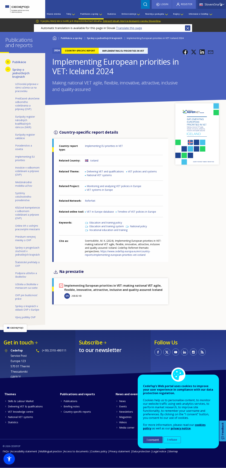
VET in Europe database (100, 211)
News (122, 401)
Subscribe (90, 342)
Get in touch (19, 342)
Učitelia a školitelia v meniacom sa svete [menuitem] (26, 286)
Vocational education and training (108, 230)
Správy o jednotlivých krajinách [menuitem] (20, 73)
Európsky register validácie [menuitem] (25, 136)
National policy (138, 226)
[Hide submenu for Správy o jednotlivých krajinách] (8, 69)
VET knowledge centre (20, 411)
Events (123, 406)
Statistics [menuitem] (111, 14)
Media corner (126, 427)
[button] (185, 52)
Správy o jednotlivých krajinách (104, 38)
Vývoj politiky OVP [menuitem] (25, 317)
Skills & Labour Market (21, 401)
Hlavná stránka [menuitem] (54, 14)
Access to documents (76, 451)
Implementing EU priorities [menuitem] (25, 158)
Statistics (13, 422)
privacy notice (181, 428)
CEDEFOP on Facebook (158, 352)
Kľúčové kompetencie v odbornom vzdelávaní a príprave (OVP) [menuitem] (27, 213)
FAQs (6, 451)
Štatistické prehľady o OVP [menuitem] (27, 264)
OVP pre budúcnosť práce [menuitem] (26, 296)
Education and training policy (105, 222)
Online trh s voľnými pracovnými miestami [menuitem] (27, 227)
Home (54, 37)
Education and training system (106, 226)
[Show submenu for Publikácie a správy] (100, 14)
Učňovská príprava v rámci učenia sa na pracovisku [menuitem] (26, 87)
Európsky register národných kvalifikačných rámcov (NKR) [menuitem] (25, 122)
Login (164, 4)
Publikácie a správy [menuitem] (89, 14)
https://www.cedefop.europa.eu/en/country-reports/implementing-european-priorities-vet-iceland (117, 253)
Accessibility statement (24, 451)
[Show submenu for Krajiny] (182, 14)
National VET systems (99, 175)
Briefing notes (72, 406)
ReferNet (90, 200)
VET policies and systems (142, 171)
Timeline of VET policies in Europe (136, 211)
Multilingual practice (50, 451)
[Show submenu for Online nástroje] (138, 14)
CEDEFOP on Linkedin (184, 352)
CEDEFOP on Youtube (175, 352)
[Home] (20, 9)
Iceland (94, 160)
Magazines (125, 417)
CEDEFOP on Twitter (166, 352)
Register (186, 4)
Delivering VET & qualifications (25, 406)
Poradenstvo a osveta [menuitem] (23, 147)
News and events (128, 394)
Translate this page (129, 28)
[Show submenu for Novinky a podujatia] (166, 14)
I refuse (172, 439)
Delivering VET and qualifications (105, 171)
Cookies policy (99, 451)
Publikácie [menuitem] (19, 62)
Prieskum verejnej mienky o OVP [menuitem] (25, 238)
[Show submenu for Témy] (73, 14)
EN (67, 295)
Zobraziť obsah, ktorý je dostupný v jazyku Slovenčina (131, 21)
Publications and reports (77, 394)
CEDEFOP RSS (202, 352)
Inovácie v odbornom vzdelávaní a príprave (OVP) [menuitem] (27, 171)
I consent (153, 440)
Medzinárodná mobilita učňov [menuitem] (23, 184)
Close (187, 28)
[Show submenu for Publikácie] (8, 62)
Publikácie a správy (71, 38)
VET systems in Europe (100, 189)
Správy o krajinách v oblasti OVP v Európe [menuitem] (27, 307)
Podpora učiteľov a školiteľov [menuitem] (26, 274)
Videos (123, 422)
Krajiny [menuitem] (176, 14)
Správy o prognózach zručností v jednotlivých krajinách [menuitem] (27, 251)
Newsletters (126, 411)
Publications (70, 401)
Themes (10, 394)
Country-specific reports (77, 411)
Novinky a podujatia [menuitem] (154, 14)
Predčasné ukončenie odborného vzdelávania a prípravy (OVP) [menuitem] (27, 104)
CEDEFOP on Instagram (193, 352)
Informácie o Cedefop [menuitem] (199, 14)
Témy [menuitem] (68, 14)
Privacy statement (119, 451)
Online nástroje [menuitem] (128, 14)
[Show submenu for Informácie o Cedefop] (210, 14)
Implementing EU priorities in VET (104, 146)
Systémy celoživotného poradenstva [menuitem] (23, 196)
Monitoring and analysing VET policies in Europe (114, 186)
